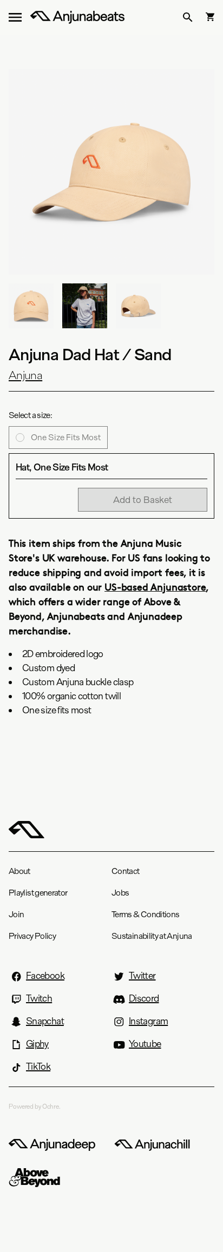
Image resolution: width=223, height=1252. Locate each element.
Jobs (120, 892)
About (19, 871)
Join (16, 914)
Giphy (37, 1044)
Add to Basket (142, 499)
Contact (126, 871)
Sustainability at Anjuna (152, 936)
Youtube (145, 1044)
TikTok (38, 1066)
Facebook (45, 976)
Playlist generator (38, 892)
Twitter (142, 976)
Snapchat (45, 1021)
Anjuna (25, 375)
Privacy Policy (32, 936)
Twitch (39, 998)
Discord (144, 998)
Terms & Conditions (145, 914)
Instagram (148, 1021)
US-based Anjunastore (155, 586)
